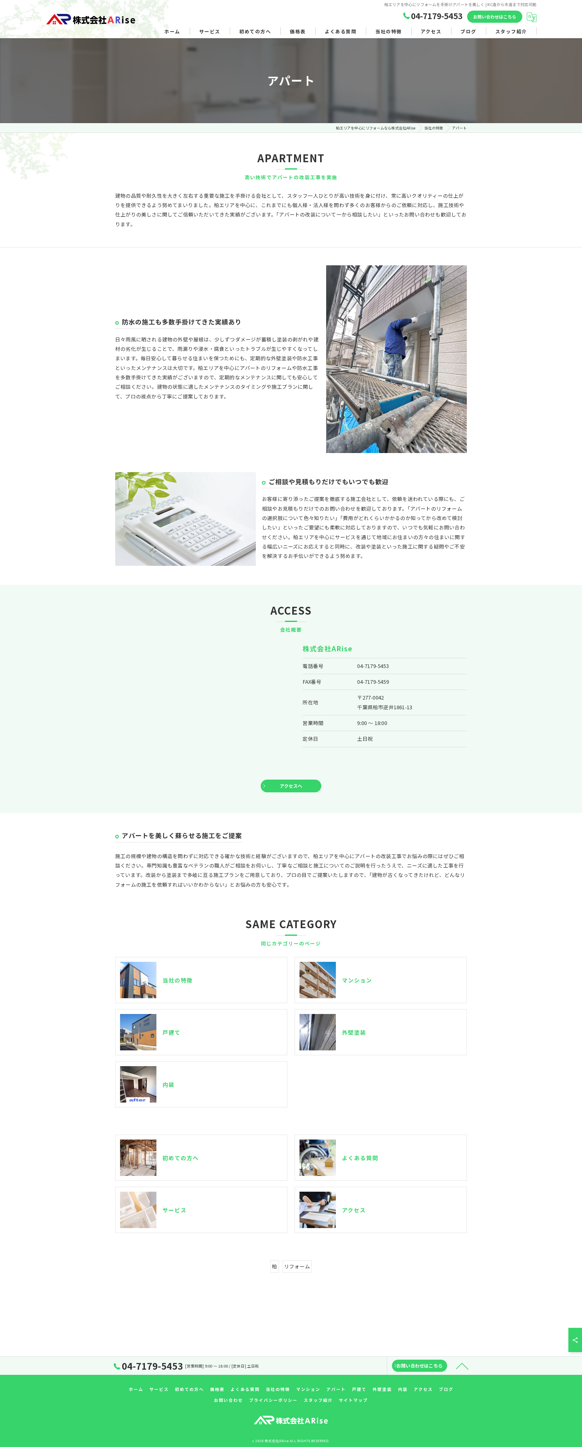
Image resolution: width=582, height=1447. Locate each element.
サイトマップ (353, 1400)
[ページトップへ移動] (462, 1366)
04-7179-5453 (373, 666)
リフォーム (297, 1266)
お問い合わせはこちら (494, 17)
